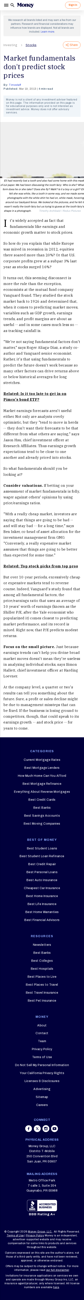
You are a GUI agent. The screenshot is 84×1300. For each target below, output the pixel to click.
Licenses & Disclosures (42, 1081)
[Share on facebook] (28, 1128)
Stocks (31, 45)
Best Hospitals (42, 968)
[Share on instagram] (45, 1128)
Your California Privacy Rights (42, 1073)
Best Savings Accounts (42, 815)
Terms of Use (42, 1057)
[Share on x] (37, 1128)
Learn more (47, 31)
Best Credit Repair (42, 864)
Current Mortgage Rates (42, 759)
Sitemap (42, 1097)
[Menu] (6, 5)
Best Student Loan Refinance (42, 856)
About (42, 1025)
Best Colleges (42, 960)
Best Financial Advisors (42, 920)
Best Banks (42, 807)
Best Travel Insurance (42, 992)
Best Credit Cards (42, 799)
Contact (42, 1033)
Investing (10, 45)
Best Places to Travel (42, 984)
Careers (42, 1105)
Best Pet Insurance (42, 1000)
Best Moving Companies (42, 823)
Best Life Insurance (42, 904)
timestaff (15, 84)
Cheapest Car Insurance (42, 888)
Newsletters (42, 944)
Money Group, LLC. (40, 1231)
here (56, 1287)
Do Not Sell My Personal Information (42, 1065)
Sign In (72, 4)
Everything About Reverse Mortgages (42, 791)
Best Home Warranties (42, 912)
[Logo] (25, 5)
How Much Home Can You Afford (42, 775)
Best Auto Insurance (42, 880)
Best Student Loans (42, 848)
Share (74, 45)
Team (42, 1041)
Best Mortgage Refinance (42, 783)
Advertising (42, 1089)
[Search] (12, 5)
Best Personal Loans (42, 872)
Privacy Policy (42, 1049)
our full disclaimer (57, 1270)
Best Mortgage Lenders (42, 767)
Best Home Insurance (42, 896)
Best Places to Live (42, 976)
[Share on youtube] (54, 1128)
